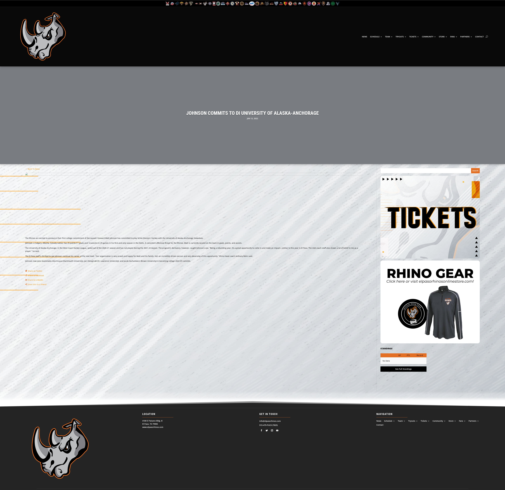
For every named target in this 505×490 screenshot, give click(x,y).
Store (442, 36)
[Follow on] (261, 430)
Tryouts (400, 36)
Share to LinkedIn (35, 280)
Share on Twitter (35, 271)
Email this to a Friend (37, 284)
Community (427, 36)
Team (387, 36)
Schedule (375, 36)
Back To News (34, 169)
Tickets (412, 36)
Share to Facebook (36, 275)
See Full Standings (403, 369)
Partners (465, 36)
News (364, 36)
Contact (479, 36)
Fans (452, 36)
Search (475, 170)
